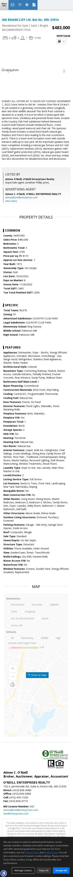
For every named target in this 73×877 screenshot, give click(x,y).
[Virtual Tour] (27, 5)
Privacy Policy (32, 852)
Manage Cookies (23, 870)
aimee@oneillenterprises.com (21, 197)
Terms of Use (51, 852)
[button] (4, 873)
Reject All (43, 870)
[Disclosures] (34, 5)
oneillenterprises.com (16, 813)
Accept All (61, 870)
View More (11, 201)
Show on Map (38, 675)
